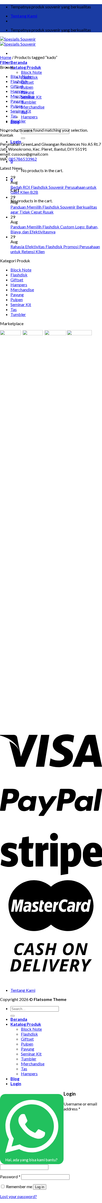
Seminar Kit (20, 110)
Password (10, 1176)
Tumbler (28, 101)
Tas (13, 115)
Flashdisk (18, 81)
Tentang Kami (23, 15)
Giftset (16, 86)
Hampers (29, 116)
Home (5, 57)
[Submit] (23, 138)
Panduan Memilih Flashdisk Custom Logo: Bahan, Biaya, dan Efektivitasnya (54, 229)
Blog (14, 1078)
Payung (27, 91)
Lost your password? (18, 1196)
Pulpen (27, 86)
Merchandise (32, 106)
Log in (39, 1187)
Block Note (31, 72)
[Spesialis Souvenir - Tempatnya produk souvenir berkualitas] (18, 41)
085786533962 (23, 158)
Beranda (18, 62)
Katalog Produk (25, 67)
